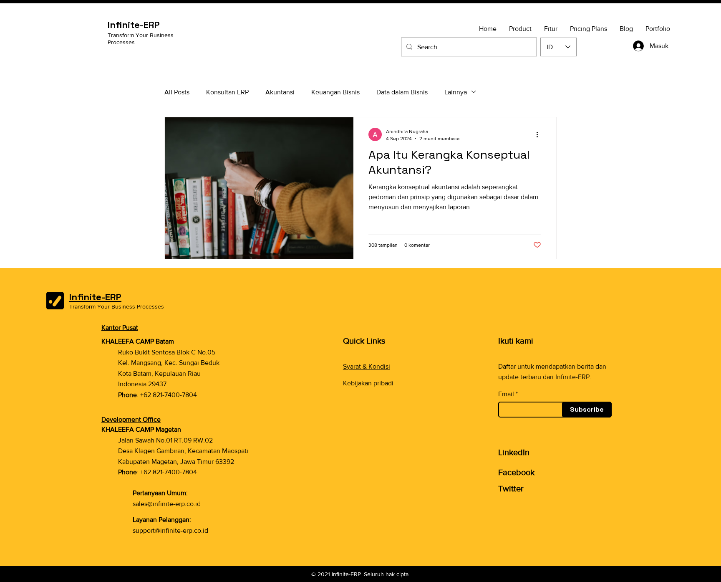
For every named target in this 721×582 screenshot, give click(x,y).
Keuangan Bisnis (335, 92)
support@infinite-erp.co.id (170, 530)
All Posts (176, 92)
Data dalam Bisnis (402, 92)
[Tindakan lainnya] (540, 134)
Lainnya (455, 92)
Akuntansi (280, 92)
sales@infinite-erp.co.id (167, 503)
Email (506, 394)
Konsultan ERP (227, 92)
